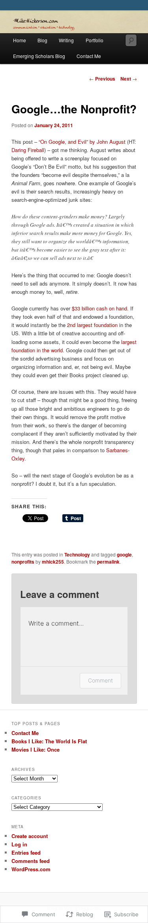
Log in (19, 844)
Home (19, 40)
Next (128, 78)
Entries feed (26, 852)
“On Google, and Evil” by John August (82, 141)
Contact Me (89, 56)
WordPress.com (31, 869)
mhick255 (53, 561)
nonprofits (22, 561)
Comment (100, 680)
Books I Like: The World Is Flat (49, 741)
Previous (102, 78)
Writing (66, 40)
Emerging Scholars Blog (39, 56)
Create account (29, 836)
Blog (42, 40)
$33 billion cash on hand (99, 308)
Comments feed (30, 861)
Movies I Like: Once (35, 749)
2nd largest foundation (92, 325)
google (124, 554)
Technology (77, 554)
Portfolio (94, 40)
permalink (108, 561)
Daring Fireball (27, 150)
